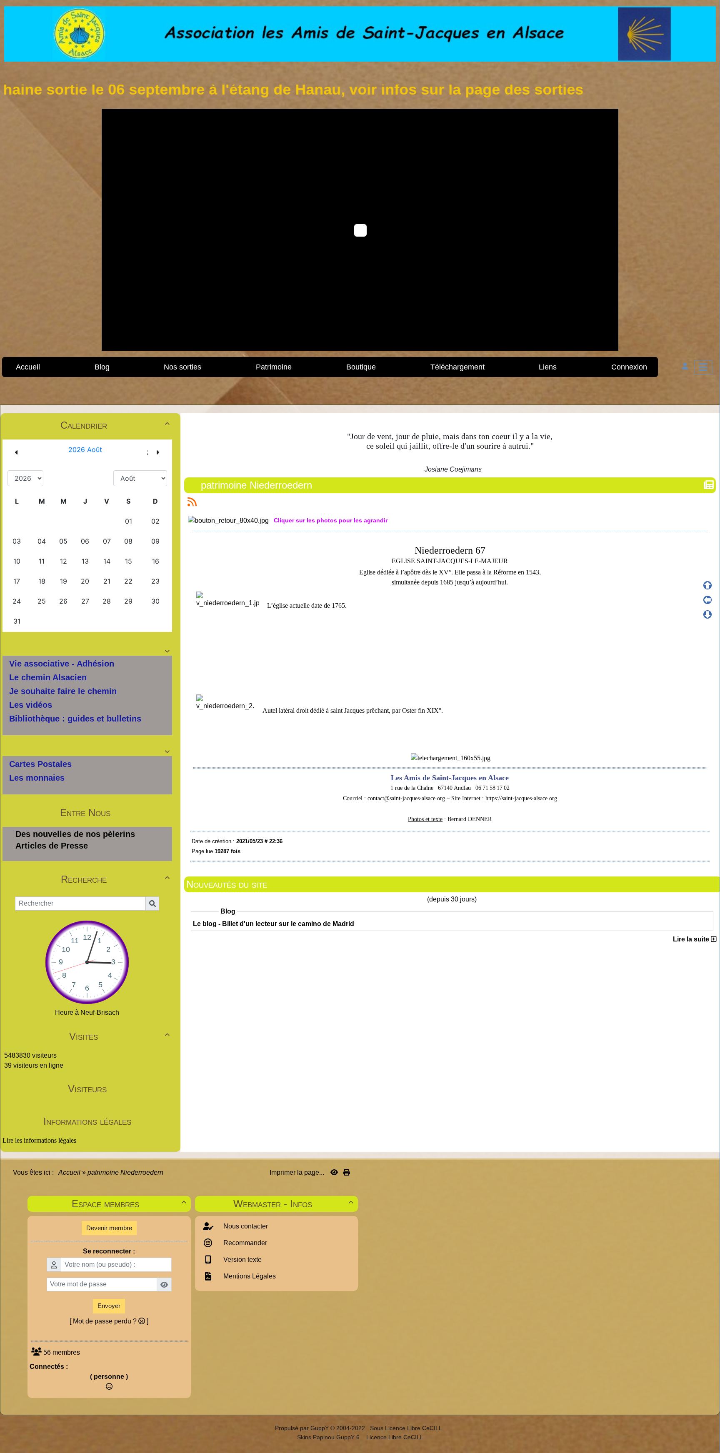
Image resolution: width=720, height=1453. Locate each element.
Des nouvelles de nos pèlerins (75, 834)
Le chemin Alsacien (48, 677)
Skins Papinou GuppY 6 (330, 1437)
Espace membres (129, 1203)
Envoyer (109, 1305)
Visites (119, 1036)
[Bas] (707, 614)
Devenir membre (109, 1227)
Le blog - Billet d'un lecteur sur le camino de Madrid (273, 923)
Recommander (244, 1242)
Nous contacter (245, 1226)
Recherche (115, 879)
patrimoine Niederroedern (256, 485)
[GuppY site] (267, 1428)
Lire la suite (692, 939)
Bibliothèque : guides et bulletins (75, 718)
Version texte (242, 1259)
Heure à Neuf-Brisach (87, 1012)
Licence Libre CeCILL (394, 1437)
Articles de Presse (51, 845)
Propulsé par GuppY (302, 1428)
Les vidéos (30, 704)
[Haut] (707, 585)
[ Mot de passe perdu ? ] (109, 1321)
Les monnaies (37, 777)
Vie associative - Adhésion (61, 663)
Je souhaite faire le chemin (63, 691)
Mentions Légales (249, 1276)
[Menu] (703, 367)
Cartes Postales (40, 764)
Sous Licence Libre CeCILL (406, 1428)
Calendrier (115, 425)
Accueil (69, 1172)
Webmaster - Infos (293, 1203)
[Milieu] (707, 600)
